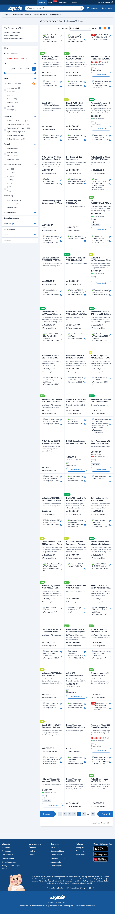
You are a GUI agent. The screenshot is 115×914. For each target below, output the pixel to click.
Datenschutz (23, 906)
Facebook (80, 851)
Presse (32, 855)
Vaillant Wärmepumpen (9, 32)
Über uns (32, 848)
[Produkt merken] (61, 35)
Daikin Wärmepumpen (9, 35)
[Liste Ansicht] (100, 28)
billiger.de (7, 14)
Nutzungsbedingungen (66, 906)
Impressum (53, 906)
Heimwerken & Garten (21, 14)
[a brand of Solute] (105, 2)
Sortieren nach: (63, 28)
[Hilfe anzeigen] (12, 223)
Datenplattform (7, 855)
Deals (52, 2)
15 (93, 814)
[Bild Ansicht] (109, 28)
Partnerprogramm (57, 858)
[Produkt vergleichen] (61, 40)
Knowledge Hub (57, 866)
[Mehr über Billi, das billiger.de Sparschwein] (17, 882)
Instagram (80, 848)
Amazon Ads (56, 862)
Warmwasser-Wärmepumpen (9, 39)
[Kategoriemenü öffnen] (3, 8)
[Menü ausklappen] (30, 15)
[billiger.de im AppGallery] (102, 859)
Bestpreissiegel (8, 858)
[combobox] (54, 8)
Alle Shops (6, 851)
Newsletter (80, 855)
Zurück (48, 814)
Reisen (74, 2)
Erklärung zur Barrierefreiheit (86, 906)
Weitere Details (101, 74)
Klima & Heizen (39, 14)
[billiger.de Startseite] (15, 8)
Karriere (32, 851)
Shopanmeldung (57, 851)
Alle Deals (6, 848)
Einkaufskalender (9, 862)
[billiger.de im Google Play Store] (102, 854)
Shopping (42, 2)
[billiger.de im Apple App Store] (102, 848)
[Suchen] (81, 8)
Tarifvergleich (64, 2)
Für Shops (55, 848)
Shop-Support (56, 855)
